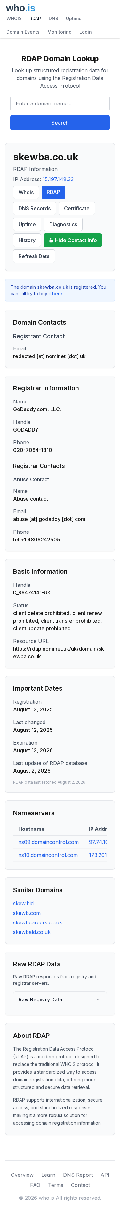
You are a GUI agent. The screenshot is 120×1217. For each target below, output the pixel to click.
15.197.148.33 (58, 179)
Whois (26, 192)
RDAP (35, 18)
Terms (55, 1185)
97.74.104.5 (102, 842)
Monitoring (59, 31)
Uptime (74, 18)
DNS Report (78, 1175)
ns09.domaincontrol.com (48, 842)
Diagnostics (63, 224)
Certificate (77, 208)
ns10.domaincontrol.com (48, 855)
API (104, 1175)
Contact (80, 1185)
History (27, 240)
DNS (53, 18)
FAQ (35, 1185)
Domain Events (23, 31)
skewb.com (27, 913)
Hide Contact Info (76, 240)
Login (85, 31)
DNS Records (35, 208)
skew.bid (23, 903)
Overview (22, 1175)
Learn (48, 1175)
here (57, 293)
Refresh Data (34, 256)
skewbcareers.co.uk (37, 922)
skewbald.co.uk (32, 932)
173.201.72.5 (103, 855)
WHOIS (14, 18)
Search (60, 122)
